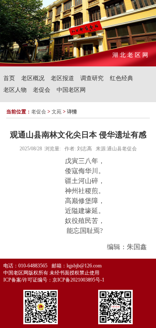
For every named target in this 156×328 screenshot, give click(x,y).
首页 (9, 78)
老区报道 (62, 78)
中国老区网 (71, 90)
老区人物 (15, 90)
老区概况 (33, 78)
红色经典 (121, 78)
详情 (72, 112)
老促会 (41, 90)
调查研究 (92, 78)
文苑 (57, 112)
